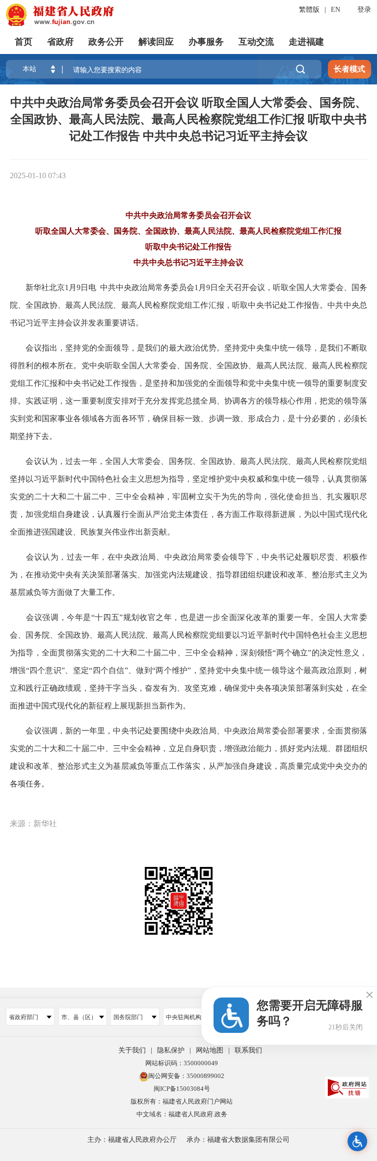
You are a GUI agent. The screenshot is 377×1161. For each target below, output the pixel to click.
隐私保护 (171, 1050)
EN (335, 9)
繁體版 (309, 9)
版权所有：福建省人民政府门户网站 (182, 1101)
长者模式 (349, 69)
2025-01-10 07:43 (38, 175)
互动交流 (256, 42)
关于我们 (132, 1050)
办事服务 (206, 42)
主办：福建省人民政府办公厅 (132, 1139)
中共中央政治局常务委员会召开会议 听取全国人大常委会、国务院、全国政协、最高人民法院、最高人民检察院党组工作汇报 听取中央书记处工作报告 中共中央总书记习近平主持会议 (188, 119)
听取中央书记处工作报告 (188, 247)
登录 (364, 9)
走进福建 (306, 42)
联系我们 (248, 1050)
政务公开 (106, 42)
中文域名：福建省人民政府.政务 (181, 1114)
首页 (23, 42)
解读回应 (156, 42)
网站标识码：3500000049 (181, 1063)
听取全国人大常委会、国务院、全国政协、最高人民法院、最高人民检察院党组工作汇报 (188, 231)
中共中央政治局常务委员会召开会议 (188, 215)
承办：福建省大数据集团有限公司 (238, 1139)
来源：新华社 (33, 823)
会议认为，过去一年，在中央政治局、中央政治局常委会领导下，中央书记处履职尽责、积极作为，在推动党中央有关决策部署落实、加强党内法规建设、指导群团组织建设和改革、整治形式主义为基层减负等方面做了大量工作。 (188, 574)
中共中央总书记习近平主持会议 (188, 262)
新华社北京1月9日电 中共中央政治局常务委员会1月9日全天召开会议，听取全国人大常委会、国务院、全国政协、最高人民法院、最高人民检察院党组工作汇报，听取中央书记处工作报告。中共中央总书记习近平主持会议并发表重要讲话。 (188, 305)
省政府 (60, 42)
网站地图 (209, 1050)
